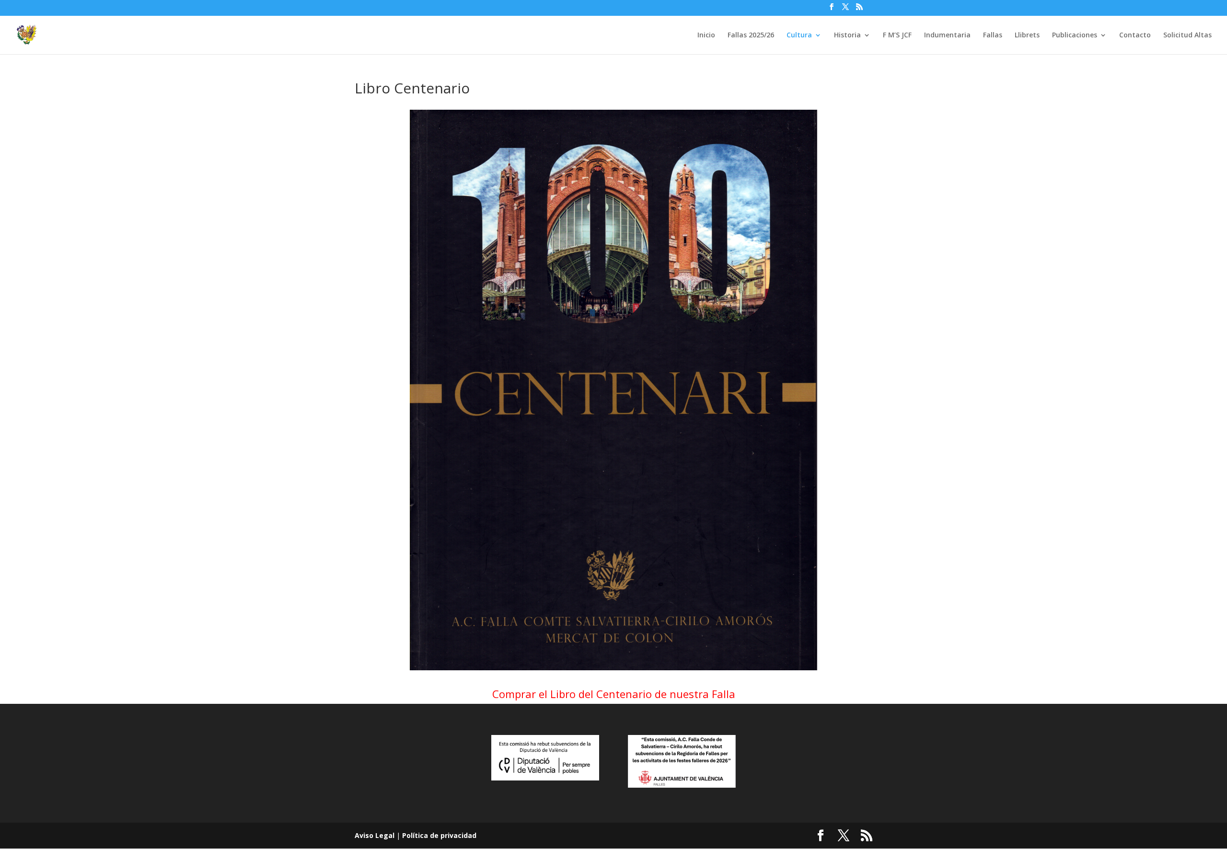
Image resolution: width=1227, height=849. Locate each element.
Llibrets (1027, 35)
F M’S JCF (897, 35)
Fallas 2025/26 (751, 35)
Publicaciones (1074, 35)
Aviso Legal (374, 835)
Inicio (706, 35)
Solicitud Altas (1187, 35)
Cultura (799, 35)
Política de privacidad (439, 835)
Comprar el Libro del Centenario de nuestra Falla (613, 694)
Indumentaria (947, 35)
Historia (847, 35)
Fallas (992, 35)
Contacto (1135, 35)
